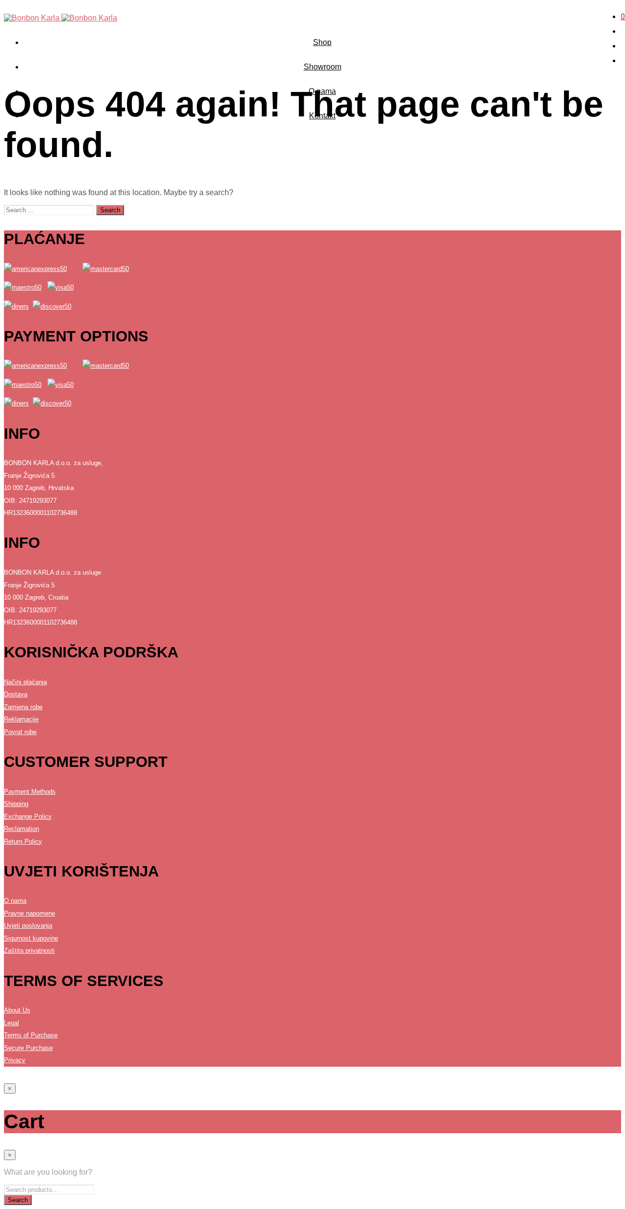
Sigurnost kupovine (31, 938)
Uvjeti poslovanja (28, 925)
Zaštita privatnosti (29, 950)
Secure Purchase (28, 1048)
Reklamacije (21, 719)
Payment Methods (30, 791)
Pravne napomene (29, 913)
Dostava (15, 694)
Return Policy (23, 841)
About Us (17, 1010)
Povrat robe (20, 732)
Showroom (322, 67)
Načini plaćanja (25, 682)
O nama (15, 900)
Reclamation (21, 828)
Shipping (16, 803)
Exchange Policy (28, 816)
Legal (11, 1023)
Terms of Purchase (31, 1035)
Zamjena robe (23, 707)
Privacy (14, 1060)
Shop (322, 42)
